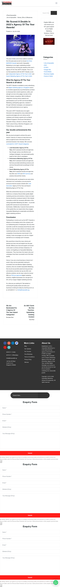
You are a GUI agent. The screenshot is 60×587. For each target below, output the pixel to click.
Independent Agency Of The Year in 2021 (20, 74)
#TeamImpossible (11, 15)
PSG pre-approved (16, 275)
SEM (18, 174)
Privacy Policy (28, 359)
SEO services (26, 174)
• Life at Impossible (48, 63)
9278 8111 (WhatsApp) (12, 355)
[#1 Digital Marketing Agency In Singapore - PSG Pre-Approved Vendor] (5, 343)
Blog (25, 346)
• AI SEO (45, 67)
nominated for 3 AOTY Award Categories (17, 144)
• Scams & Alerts (48, 76)
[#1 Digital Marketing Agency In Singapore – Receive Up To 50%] (55, 582)
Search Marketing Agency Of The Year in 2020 (19, 76)
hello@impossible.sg (23, 290)
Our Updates (27, 349)
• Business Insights (48, 74)
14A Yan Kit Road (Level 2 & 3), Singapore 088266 (11, 363)
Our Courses (27, 351)
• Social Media (47, 72)
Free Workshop (28, 354)
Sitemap (26, 362)
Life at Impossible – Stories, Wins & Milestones (19, 17)
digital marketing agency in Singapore (19, 87)
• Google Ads (47, 69)
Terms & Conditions (29, 357)
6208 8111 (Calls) (11, 352)
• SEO (45, 65)
